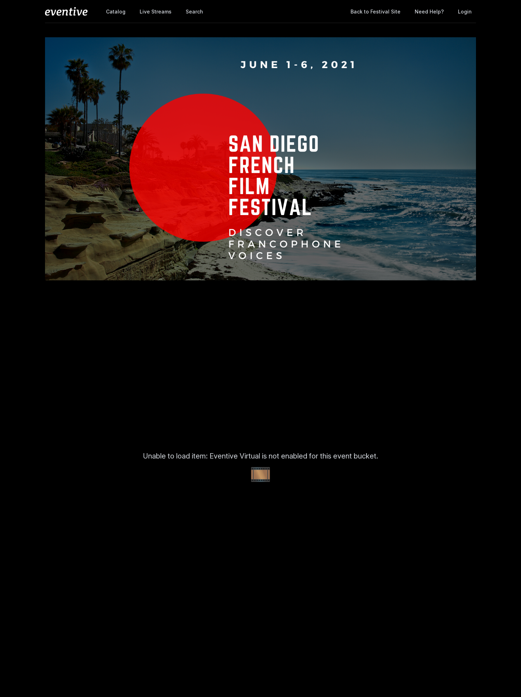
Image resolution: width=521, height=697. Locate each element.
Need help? (429, 12)
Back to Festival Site (375, 12)
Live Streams (156, 12)
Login (465, 12)
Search (194, 12)
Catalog (115, 12)
